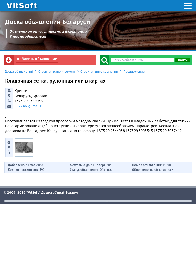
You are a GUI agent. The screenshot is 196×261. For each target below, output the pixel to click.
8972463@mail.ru (29, 106)
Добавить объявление (37, 58)
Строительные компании (99, 71)
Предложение (134, 71)
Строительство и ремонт (56, 71)
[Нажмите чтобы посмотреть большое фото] (24, 147)
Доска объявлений (19, 71)
